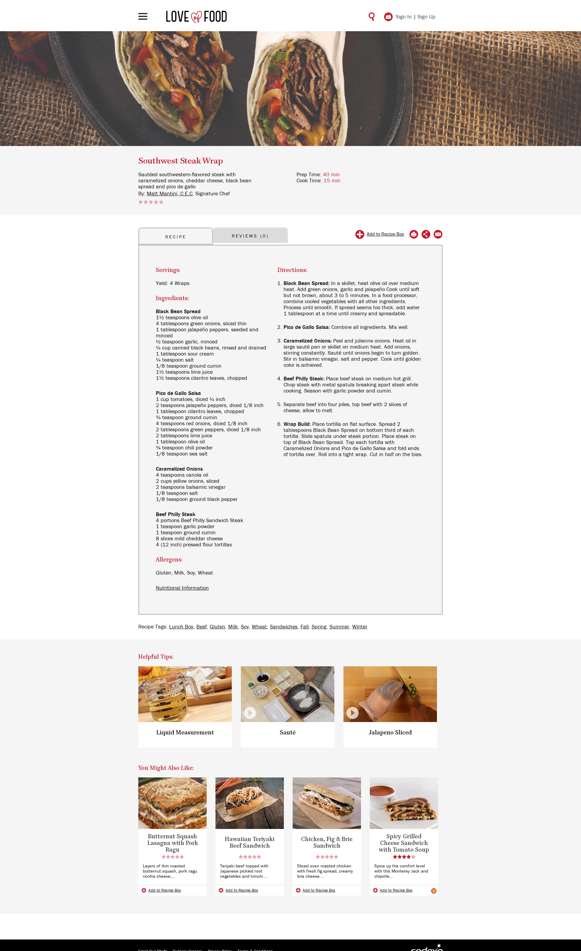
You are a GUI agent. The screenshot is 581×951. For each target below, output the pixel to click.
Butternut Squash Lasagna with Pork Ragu (172, 843)
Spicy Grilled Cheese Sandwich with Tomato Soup (404, 843)
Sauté (288, 732)
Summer (339, 627)
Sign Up (426, 17)
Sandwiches (283, 627)
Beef (201, 627)
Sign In (404, 17)
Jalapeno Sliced (390, 732)
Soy (245, 627)
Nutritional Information (182, 588)
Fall (304, 627)
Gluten (217, 627)
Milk (233, 627)
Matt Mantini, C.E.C (169, 194)
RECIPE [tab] (175, 237)
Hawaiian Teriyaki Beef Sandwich (249, 843)
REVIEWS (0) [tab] (250, 236)
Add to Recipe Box (385, 234)
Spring (319, 627)
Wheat (259, 627)
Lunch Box (181, 627)
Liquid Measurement (185, 732)
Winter (359, 627)
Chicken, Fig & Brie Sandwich (327, 843)
